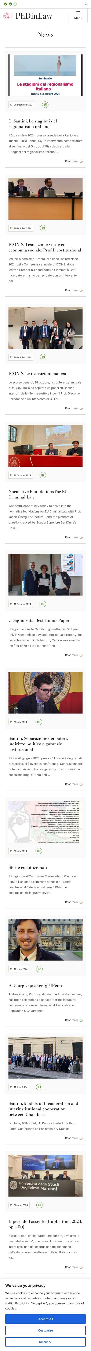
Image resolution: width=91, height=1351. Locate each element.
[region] (45, 1315)
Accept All (45, 1319)
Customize (45, 1330)
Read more (71, 161)
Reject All (45, 1342)
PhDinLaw (33, 16)
